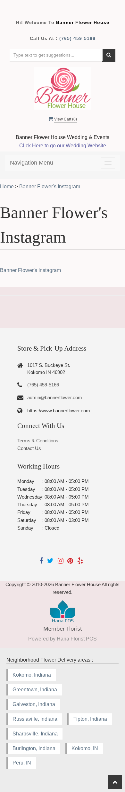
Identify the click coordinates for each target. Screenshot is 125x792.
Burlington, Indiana (34, 748)
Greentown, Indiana (35, 689)
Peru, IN (22, 762)
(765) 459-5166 (77, 38)
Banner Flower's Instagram (30, 270)
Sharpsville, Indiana (35, 733)
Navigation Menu (31, 162)
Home (7, 186)
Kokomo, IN (84, 748)
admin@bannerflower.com (54, 397)
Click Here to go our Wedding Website (62, 145)
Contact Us (29, 448)
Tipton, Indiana (90, 719)
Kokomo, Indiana (32, 675)
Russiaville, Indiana (35, 719)
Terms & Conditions (37, 440)
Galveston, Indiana (34, 704)
